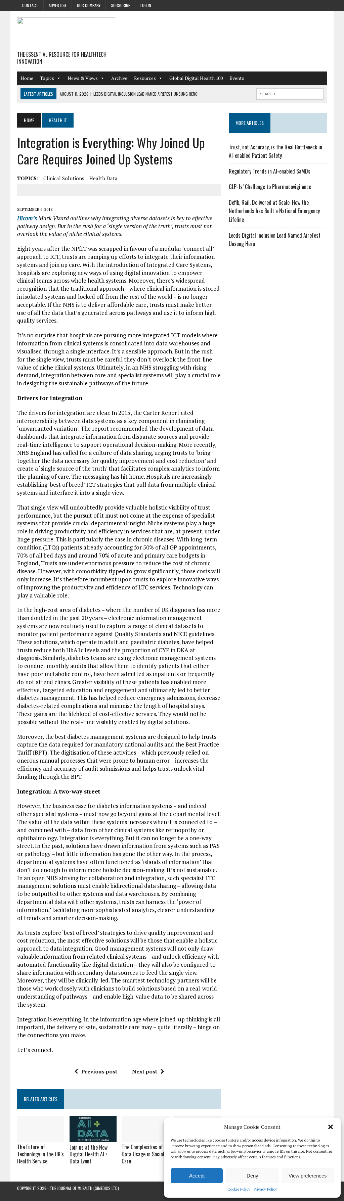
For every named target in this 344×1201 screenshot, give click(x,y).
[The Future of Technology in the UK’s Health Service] (40, 1137)
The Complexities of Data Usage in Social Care (143, 1154)
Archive (119, 78)
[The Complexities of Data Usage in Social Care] (145, 1137)
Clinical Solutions (63, 178)
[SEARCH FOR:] (290, 93)
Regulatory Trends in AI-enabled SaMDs (269, 171)
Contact (30, 5)
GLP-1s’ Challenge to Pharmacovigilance (270, 187)
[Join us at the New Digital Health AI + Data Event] (93, 1137)
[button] (330, 1126)
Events (236, 78)
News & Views (83, 78)
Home (26, 78)
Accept (197, 1176)
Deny (252, 1176)
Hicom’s (27, 218)
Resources (145, 78)
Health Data (103, 178)
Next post (144, 1071)
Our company (88, 5)
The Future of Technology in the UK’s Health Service (40, 1154)
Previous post (99, 1071)
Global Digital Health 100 (196, 78)
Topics (47, 78)
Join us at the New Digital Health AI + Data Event (89, 1154)
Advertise (58, 5)
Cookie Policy (238, 1189)
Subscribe (120, 5)
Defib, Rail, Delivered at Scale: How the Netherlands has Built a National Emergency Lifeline (274, 211)
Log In (145, 5)
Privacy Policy (265, 1189)
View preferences (308, 1176)
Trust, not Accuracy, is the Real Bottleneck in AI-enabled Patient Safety (275, 151)
